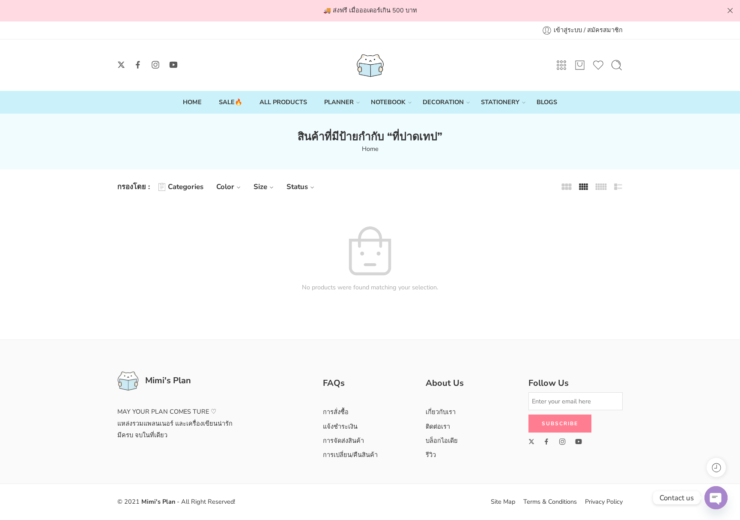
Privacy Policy (604, 501)
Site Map (503, 501)
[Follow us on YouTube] (173, 64)
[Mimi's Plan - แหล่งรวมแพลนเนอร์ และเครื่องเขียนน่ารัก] (370, 65)
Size (260, 187)
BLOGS (547, 102)
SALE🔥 (230, 102)
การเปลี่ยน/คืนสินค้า (350, 455)
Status (297, 187)
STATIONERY (500, 102)
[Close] (730, 10)
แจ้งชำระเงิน (340, 426)
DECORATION (443, 102)
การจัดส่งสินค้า (343, 440)
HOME (192, 102)
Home (370, 148)
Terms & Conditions (550, 501)
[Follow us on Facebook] (138, 64)
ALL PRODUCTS (283, 102)
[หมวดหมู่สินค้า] (561, 65)
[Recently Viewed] (716, 467)
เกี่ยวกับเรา (441, 412)
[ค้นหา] (617, 65)
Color (225, 187)
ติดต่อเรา (438, 426)
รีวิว (431, 455)
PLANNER (339, 102)
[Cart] (580, 65)
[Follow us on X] (121, 65)
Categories (185, 187)
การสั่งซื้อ (336, 412)
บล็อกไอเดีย (442, 440)
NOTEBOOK (388, 102)
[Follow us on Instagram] (155, 64)
